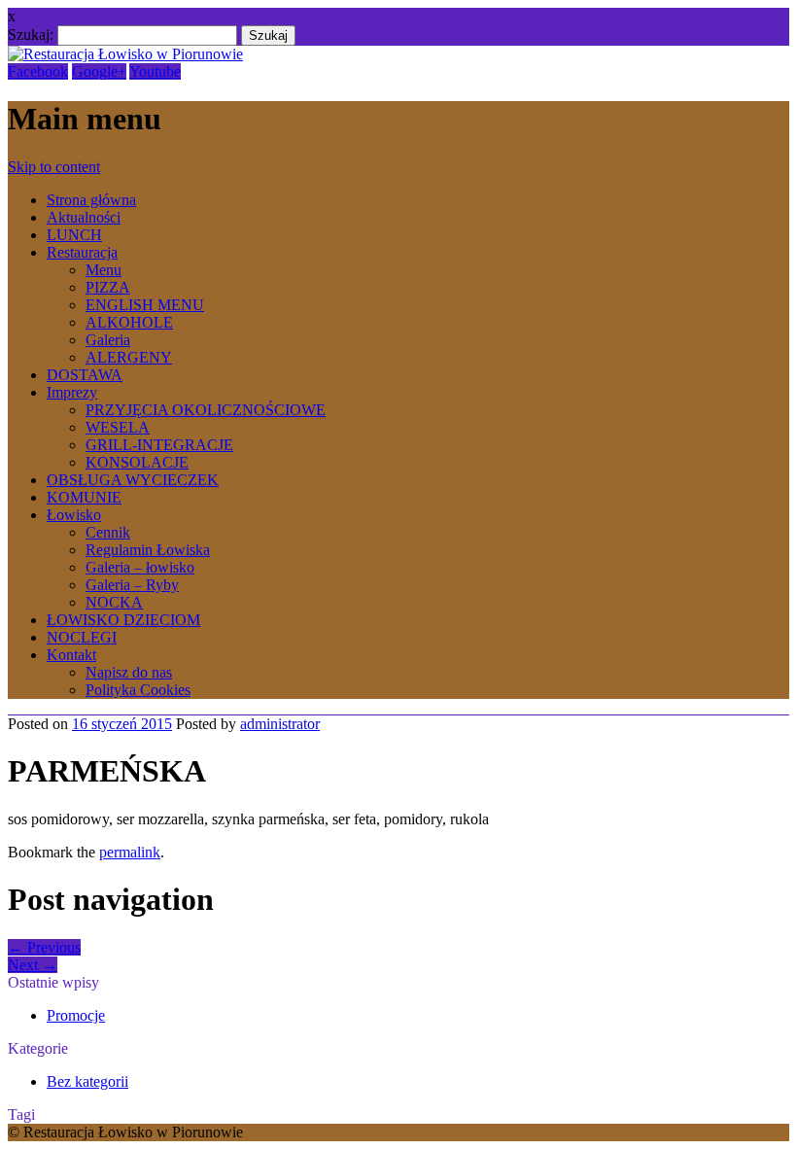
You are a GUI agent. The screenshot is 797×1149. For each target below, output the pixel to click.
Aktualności (84, 217)
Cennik (108, 532)
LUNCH (74, 234)
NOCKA (114, 602)
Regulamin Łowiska (148, 549)
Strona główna (91, 200)
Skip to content (54, 166)
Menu (103, 269)
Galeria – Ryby (132, 584)
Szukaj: (30, 34)
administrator (280, 723)
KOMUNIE (84, 497)
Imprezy (72, 392)
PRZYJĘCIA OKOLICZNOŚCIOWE (206, 409)
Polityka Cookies (138, 689)
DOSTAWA (84, 374)
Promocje (76, 1015)
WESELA (118, 427)
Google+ (99, 71)
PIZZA (108, 287)
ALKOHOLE (129, 322)
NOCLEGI (82, 637)
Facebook (38, 71)
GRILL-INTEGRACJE (159, 444)
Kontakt (71, 654)
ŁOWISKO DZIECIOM (123, 619)
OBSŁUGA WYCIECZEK (133, 479)
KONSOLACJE (137, 462)
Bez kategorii (87, 1081)
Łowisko (74, 514)
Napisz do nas (129, 672)
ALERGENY (129, 357)
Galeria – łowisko (140, 567)
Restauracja (82, 252)
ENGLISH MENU (145, 304)
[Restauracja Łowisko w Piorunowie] (125, 54)
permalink (129, 852)
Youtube (155, 71)
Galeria (108, 339)
